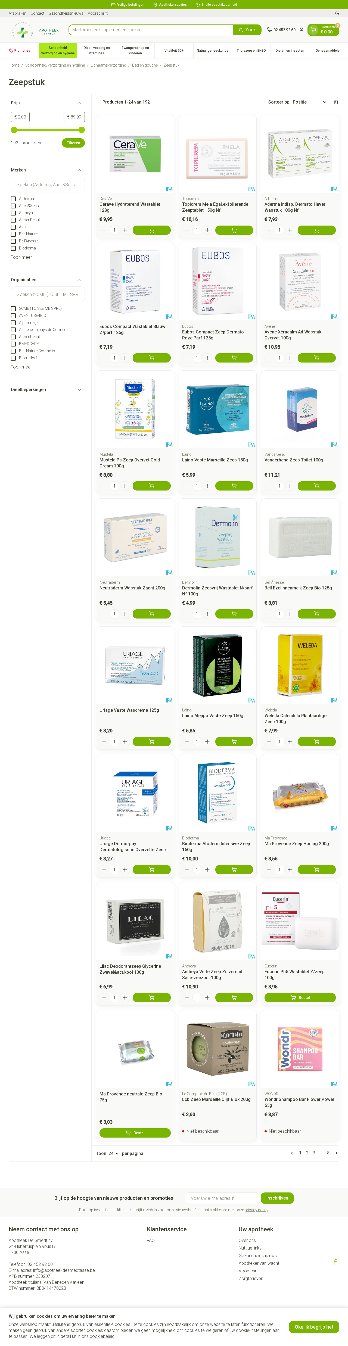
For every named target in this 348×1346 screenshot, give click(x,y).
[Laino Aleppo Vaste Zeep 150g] (218, 665)
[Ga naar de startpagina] (36, 30)
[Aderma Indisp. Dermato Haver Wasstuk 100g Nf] (300, 154)
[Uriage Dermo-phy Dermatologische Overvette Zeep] (135, 793)
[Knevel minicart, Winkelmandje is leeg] (313, 30)
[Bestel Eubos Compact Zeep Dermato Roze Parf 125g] (234, 358)
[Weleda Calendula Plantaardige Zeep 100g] (300, 665)
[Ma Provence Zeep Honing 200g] (300, 793)
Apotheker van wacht (259, 1263)
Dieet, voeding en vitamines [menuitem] (100, 50)
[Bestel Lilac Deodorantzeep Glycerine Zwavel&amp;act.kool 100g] (152, 997)
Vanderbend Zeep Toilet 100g (294, 460)
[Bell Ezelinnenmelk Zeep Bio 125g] (300, 537)
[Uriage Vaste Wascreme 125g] (135, 665)
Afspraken (17, 13)
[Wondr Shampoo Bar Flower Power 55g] (300, 1049)
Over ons (247, 1240)
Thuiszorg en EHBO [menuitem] (254, 52)
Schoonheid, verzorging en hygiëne (55, 65)
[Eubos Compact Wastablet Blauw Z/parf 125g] (135, 282)
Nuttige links (250, 1248)
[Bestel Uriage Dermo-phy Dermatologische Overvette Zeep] (152, 869)
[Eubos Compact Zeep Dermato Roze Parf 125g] (218, 282)
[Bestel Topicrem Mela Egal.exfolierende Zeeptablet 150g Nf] (234, 230)
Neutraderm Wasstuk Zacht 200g (132, 588)
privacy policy (256, 1210)
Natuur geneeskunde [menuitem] (214, 52)
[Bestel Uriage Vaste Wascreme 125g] (152, 741)
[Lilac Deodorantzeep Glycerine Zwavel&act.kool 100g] (135, 921)
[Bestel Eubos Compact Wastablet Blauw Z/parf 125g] (152, 358)
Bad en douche (145, 65)
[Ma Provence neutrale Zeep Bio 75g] (135, 1049)
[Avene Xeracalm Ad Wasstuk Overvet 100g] (300, 282)
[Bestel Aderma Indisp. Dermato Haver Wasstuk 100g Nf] (317, 230)
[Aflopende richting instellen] (336, 102)
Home (14, 65)
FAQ (151, 1240)
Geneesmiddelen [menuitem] (332, 52)
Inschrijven (277, 1198)
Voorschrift (98, 13)
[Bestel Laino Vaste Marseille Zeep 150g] (234, 486)
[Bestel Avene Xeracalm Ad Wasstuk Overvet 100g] (317, 358)
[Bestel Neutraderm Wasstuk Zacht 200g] (152, 614)
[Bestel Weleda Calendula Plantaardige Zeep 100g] (317, 741)
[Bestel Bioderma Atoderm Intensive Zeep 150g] (234, 869)
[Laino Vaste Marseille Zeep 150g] (218, 409)
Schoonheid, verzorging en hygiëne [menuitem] (59, 50)
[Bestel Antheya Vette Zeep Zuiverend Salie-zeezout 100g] (234, 997)
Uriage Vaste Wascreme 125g (129, 710)
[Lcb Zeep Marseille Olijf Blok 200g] (218, 1049)
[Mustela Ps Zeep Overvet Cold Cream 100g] (135, 409)
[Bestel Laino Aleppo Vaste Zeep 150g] (234, 741)
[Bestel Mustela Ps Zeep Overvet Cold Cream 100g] (152, 486)
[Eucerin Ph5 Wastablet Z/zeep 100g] (300, 921)
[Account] (301, 30)
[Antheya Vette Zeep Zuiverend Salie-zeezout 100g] (218, 921)
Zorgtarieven (251, 1278)
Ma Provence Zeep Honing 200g (297, 843)
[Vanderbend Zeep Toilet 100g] (300, 409)
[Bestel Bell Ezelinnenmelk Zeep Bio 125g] (317, 614)
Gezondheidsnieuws (66, 13)
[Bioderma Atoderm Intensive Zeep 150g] (218, 793)
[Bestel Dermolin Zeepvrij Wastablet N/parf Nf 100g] (234, 614)
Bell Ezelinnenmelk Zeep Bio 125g (298, 588)
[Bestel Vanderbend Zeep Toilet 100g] (317, 486)
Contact (37, 13)
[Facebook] (335, 1262)
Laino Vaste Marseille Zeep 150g (215, 460)
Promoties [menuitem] (22, 50)
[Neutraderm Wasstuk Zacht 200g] (135, 537)
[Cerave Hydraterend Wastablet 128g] (135, 154)
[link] (293, 1153)
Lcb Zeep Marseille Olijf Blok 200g (216, 1099)
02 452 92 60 (40, 1264)
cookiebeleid (102, 1336)
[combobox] (151, 29)
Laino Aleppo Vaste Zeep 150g (212, 715)
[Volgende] (335, 1153)
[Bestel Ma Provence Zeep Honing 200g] (317, 869)
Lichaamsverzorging (108, 65)
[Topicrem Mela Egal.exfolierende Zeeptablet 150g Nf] (218, 154)
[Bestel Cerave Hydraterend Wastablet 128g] (152, 230)
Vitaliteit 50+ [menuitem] (178, 52)
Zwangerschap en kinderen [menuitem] (138, 50)
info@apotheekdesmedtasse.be (64, 1270)
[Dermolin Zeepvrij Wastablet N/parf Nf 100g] (218, 537)
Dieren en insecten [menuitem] (292, 52)
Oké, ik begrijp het (314, 1327)
